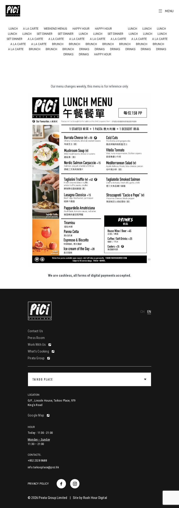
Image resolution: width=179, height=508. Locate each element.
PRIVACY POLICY (38, 483)
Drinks (84, 49)
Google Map (36, 415)
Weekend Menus (55, 28)
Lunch (13, 28)
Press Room (36, 338)
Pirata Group (36, 358)
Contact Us (35, 331)
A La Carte (30, 28)
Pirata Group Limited (53, 498)
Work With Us (37, 344)
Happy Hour (81, 28)
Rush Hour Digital (95, 498)
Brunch (57, 44)
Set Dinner (44, 33)
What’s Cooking (38, 351)
